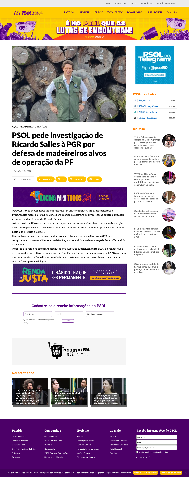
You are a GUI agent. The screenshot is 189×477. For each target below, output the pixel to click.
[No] (185, 472)
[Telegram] (155, 65)
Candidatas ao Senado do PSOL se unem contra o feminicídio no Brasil (146, 214)
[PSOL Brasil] (28, 12)
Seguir (172, 106)
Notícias (42, 127)
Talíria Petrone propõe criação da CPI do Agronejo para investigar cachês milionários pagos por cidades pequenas (28, 396)
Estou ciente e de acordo (145, 473)
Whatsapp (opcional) (96, 314)
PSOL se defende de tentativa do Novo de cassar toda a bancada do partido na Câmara (146, 197)
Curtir (172, 100)
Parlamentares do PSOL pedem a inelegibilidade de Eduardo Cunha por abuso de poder (67, 397)
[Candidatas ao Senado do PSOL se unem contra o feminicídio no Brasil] (169, 215)
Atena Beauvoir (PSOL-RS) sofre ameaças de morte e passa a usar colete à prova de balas (147, 160)
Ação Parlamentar (23, 127)
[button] (172, 12)
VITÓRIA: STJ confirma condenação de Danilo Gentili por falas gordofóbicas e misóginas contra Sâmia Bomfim (146, 179)
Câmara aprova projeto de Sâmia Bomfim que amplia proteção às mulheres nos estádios (106, 399)
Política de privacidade (171, 473)
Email (58, 314)
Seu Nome (29, 314)
